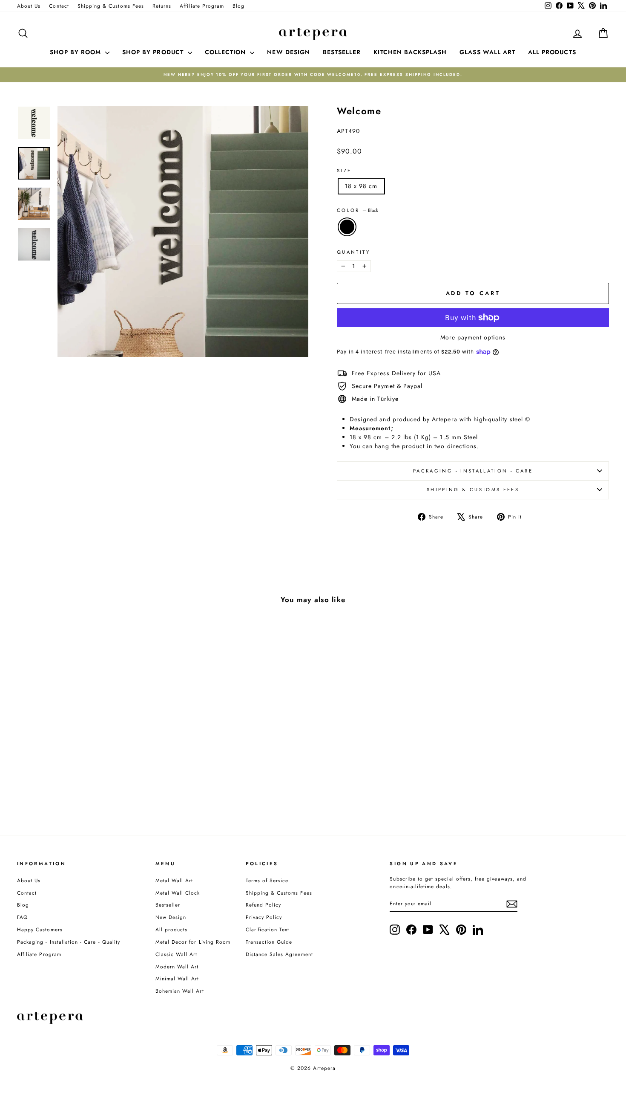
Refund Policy (263, 904)
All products (171, 929)
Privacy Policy (264, 917)
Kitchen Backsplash (410, 52)
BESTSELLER (342, 52)
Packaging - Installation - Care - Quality (68, 941)
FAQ (22, 917)
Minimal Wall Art (177, 978)
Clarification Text (268, 929)
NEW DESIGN (288, 52)
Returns (161, 5)
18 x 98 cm (361, 186)
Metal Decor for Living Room (192, 941)
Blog (238, 5)
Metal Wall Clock (177, 892)
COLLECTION (226, 52)
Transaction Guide (269, 941)
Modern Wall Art (177, 966)
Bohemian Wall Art (179, 990)
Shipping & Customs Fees (111, 5)
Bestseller (168, 904)
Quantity (353, 252)
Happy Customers (40, 929)
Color (357, 210)
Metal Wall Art (174, 880)
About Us (28, 5)
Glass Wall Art (487, 52)
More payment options (472, 337)
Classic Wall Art (176, 954)
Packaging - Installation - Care (473, 470)
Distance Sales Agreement (279, 954)
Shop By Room (76, 52)
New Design (171, 917)
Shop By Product (154, 52)
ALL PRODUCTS (552, 52)
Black (347, 226)
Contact (59, 5)
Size (344, 170)
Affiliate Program (202, 5)
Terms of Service (267, 880)
